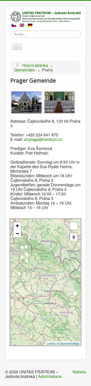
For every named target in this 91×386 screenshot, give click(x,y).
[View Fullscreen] (74, 226)
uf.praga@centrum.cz (43, 139)
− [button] (17, 233)
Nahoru (79, 372)
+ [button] (17, 226)
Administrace (49, 376)
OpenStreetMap (69, 343)
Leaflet (51, 343)
